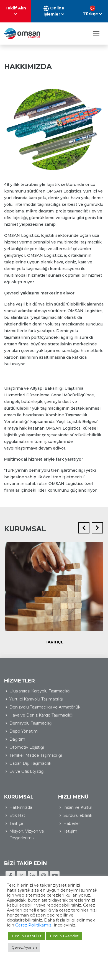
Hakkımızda (20, 807)
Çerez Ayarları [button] (24, 947)
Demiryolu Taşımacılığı (31, 723)
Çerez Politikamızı (34, 925)
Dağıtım (17, 739)
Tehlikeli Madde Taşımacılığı (35, 755)
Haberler (71, 823)
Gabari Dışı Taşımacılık (30, 763)
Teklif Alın (15, 8)
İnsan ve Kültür (77, 807)
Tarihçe (54, 642)
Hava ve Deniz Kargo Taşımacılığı (41, 715)
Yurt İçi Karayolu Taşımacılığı (36, 699)
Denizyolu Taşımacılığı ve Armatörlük (44, 707)
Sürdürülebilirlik (77, 815)
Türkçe (91, 13)
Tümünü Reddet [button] (64, 936)
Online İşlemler (53, 11)
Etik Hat (17, 815)
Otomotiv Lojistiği (26, 747)
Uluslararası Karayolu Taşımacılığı (40, 691)
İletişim (70, 831)
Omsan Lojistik (22, 33)
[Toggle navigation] (96, 33)
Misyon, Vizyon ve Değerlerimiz (26, 834)
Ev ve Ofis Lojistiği (27, 771)
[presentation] (83, 527)
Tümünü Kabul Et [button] (27, 936)
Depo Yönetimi (23, 731)
